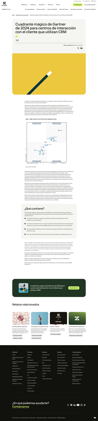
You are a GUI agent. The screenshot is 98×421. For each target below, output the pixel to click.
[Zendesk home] (5, 4)
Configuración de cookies (41, 417)
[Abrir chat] (95, 418)
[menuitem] (94, 1)
